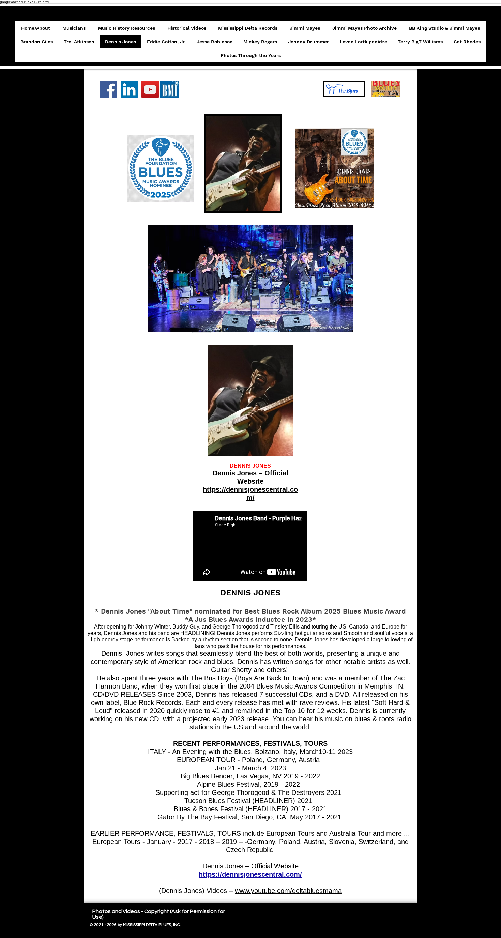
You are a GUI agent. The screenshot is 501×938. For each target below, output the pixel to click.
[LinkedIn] (129, 89)
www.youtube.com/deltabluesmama (288, 890)
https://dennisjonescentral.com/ (250, 874)
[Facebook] (108, 89)
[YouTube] (150, 89)
